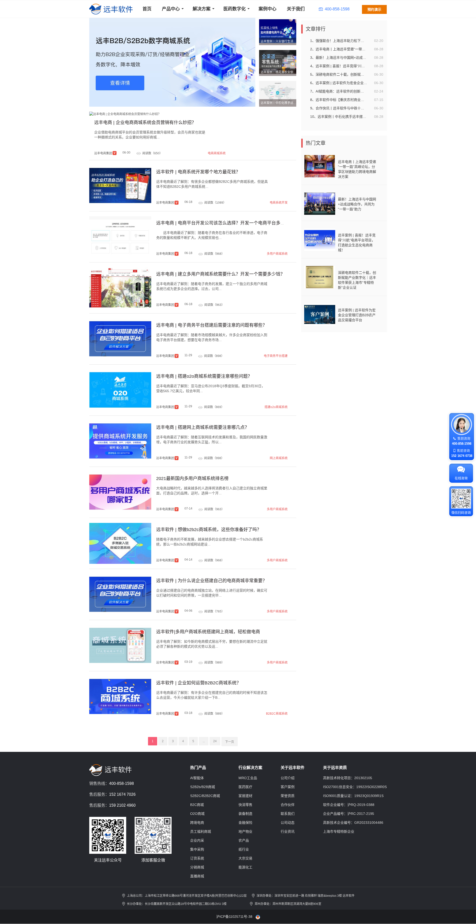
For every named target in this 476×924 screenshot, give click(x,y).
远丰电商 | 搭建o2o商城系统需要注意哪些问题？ (204, 376)
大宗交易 (245, 858)
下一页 (229, 742)
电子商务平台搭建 (276, 356)
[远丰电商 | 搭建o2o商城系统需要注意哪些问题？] (120, 390)
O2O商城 (197, 814)
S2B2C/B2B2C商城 (205, 796)
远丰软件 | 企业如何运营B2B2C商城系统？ (198, 682)
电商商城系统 (217, 153)
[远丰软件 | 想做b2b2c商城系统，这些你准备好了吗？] (120, 543)
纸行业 (243, 849)
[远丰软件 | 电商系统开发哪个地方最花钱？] (120, 185)
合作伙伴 (288, 805)
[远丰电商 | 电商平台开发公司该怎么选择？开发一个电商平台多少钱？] (120, 236)
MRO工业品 (247, 778)
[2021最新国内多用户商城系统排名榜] (120, 492)
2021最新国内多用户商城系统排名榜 (192, 478)
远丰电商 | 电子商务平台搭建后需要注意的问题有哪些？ (211, 325)
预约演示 (374, 9)
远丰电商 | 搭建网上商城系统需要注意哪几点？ (202, 427)
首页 (147, 8)
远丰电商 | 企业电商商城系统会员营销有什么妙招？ (145, 122)
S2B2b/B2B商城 (202, 787)
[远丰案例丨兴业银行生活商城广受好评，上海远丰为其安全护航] (277, 31)
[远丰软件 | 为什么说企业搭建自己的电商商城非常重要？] (120, 594)
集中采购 (197, 849)
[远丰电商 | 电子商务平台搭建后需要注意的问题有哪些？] (120, 339)
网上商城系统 (279, 458)
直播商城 (197, 876)
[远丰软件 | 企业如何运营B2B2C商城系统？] (120, 696)
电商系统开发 (279, 202)
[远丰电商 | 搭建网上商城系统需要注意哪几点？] (120, 441)
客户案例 (288, 787)
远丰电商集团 (103, 153)
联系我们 (288, 814)
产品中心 (171, 8)
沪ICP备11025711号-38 (234, 917)
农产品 (243, 840)
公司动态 (288, 823)
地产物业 (245, 831)
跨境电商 (197, 823)
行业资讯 (288, 831)
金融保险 (245, 823)
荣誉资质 (288, 796)
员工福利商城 (200, 831)
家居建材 (245, 796)
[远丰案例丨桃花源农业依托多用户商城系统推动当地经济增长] (277, 62)
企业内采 (197, 840)
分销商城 (197, 867)
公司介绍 (288, 778)
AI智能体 (197, 778)
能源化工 (245, 867)
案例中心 (267, 8)
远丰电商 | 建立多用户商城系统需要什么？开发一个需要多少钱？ (220, 274)
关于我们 (296, 8)
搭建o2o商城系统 (276, 407)
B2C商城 (197, 805)
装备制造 (245, 814)
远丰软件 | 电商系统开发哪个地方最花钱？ (198, 171)
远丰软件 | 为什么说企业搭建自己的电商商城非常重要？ (211, 580)
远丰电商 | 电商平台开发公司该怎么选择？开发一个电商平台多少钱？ (225, 223)
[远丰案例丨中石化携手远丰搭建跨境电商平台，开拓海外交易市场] (277, 92)
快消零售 (245, 805)
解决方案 (201, 8)
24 (215, 741)
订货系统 (197, 858)
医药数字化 (234, 8)
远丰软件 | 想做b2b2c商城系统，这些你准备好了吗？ (208, 529)
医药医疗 (245, 787)
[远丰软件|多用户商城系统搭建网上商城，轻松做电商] (120, 645)
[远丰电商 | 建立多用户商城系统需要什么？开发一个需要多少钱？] (120, 287)
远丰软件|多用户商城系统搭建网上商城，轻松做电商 (208, 631)
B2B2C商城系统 (277, 713)
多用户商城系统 (277, 253)
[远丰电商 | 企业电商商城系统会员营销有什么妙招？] (125, 114)
